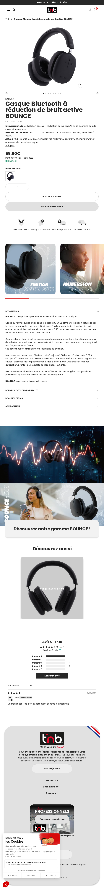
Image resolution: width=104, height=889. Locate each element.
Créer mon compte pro (52, 819)
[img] (14, 693)
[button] (37, 656)
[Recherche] (14, 9)
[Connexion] (90, 9)
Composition (12, 406)
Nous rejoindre (52, 768)
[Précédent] (6, 93)
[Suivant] (97, 93)
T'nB (7, 19)
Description (12, 311)
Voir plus (9, 145)
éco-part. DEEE (26, 158)
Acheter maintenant (52, 206)
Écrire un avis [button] (52, 675)
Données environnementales (21, 390)
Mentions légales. (78, 864)
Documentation (14, 398)
